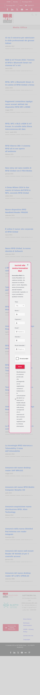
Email (17, 328)
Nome (17, 310)
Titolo (16, 302)
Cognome (18, 319)
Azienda (17, 336)
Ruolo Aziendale (20, 345)
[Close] (27, 265)
